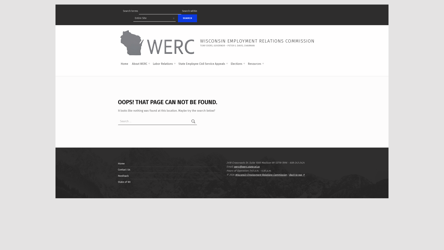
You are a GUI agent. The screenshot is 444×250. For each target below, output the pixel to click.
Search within (189, 10)
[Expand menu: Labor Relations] (175, 63)
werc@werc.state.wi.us (247, 166)
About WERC (139, 63)
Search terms (130, 10)
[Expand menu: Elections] (244, 63)
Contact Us (124, 169)
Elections (236, 63)
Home (124, 63)
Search (187, 18)
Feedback (123, 175)
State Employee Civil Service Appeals (201, 63)
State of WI (124, 182)
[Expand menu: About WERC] (149, 63)
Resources (254, 63)
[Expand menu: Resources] (263, 63)
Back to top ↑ (297, 174)
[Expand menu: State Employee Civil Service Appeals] (227, 63)
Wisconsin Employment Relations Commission (257, 41)
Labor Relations (163, 63)
